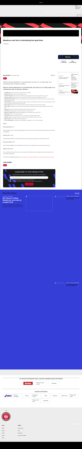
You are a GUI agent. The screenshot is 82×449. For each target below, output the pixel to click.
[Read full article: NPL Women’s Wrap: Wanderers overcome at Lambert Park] (74, 77)
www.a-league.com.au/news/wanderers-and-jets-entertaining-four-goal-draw (37, 157)
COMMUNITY (72, 11)
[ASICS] (8, 396)
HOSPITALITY (66, 11)
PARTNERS (59, 11)
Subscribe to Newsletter (22, 435)
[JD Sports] (55, 396)
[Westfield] (45, 400)
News (8, 37)
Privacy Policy (18, 179)
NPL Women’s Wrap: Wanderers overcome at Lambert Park (12, 200)
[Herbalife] (53, 383)
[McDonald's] (64, 396)
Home (4, 37)
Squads (3, 435)
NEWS (47, 11)
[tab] (64, 62)
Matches (3, 430)
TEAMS (52, 11)
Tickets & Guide (20, 428)
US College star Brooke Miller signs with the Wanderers (72, 285)
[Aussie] (27, 396)
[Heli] (45, 396)
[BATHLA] (28, 383)
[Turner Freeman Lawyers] (41, 383)
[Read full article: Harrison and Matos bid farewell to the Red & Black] (74, 85)
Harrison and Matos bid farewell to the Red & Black (72, 198)
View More (77, 193)
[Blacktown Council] (36, 396)
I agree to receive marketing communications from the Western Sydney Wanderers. (27, 181)
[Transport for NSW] (36, 400)
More (79, 11)
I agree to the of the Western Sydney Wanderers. (23, 179)
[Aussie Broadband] (17, 396)
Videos (3, 437)
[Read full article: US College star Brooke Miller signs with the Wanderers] (74, 91)
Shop (19, 430)
